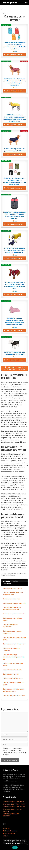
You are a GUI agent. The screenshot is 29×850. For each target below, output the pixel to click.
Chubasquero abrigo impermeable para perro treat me (13, 657)
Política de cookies (9, 833)
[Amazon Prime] (14, 51)
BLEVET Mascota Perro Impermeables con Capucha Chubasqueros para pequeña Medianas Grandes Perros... (14, 321)
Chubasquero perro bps (11, 674)
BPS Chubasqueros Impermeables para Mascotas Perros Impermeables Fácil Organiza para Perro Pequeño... (14, 181)
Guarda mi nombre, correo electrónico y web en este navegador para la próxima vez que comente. (15, 751)
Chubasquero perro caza (11, 599)
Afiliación (6, 836)
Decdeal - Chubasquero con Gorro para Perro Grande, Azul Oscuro (14, 150)
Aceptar (15, 847)
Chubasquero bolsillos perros (13, 678)
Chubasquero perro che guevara (14, 644)
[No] (27, 844)
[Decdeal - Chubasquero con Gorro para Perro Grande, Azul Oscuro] (14, 139)
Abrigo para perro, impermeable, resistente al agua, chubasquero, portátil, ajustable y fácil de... (14, 250)
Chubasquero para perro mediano (14, 804)
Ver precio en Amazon (14, 55)
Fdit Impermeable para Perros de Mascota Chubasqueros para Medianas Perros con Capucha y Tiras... (14, 285)
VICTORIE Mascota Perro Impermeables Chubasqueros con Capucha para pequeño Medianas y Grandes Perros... (14, 118)
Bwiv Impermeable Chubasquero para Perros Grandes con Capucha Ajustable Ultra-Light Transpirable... (14, 82)
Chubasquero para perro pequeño (14, 806)
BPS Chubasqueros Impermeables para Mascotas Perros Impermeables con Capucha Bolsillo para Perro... (14, 46)
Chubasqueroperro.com (9, 2)
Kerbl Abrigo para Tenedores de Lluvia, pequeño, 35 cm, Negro (14, 353)
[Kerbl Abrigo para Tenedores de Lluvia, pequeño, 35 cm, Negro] (14, 344)
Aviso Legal (6, 828)
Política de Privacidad (10, 831)
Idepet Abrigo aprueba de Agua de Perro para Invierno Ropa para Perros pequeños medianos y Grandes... (14, 215)
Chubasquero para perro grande (13, 801)
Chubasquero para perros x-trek (14, 603)
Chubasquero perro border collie (14, 614)
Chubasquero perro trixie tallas (14, 695)
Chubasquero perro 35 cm (12, 670)
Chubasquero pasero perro (12, 588)
